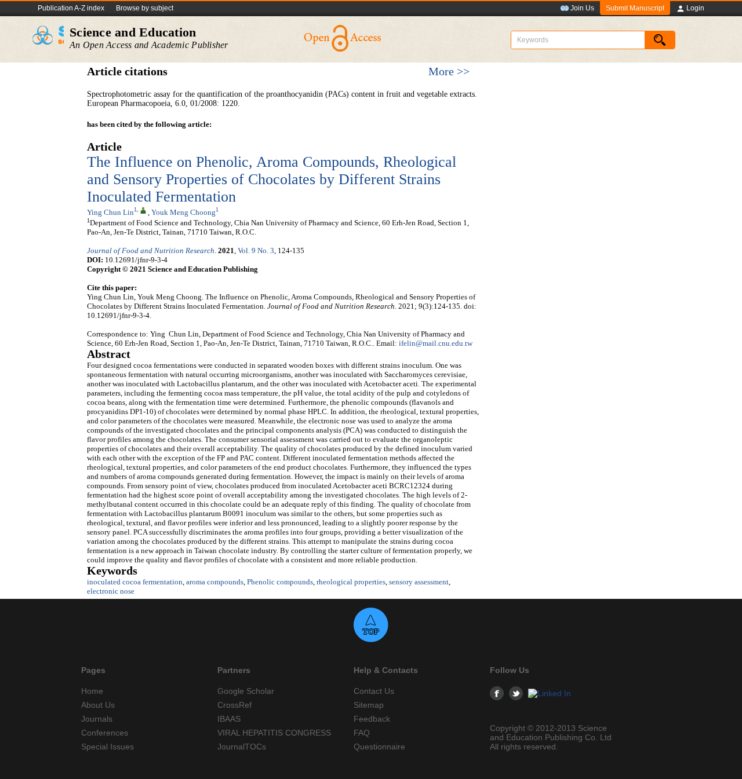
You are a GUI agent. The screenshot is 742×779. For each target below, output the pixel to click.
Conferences (104, 732)
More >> (449, 71)
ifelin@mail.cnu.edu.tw (435, 343)
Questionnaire (379, 746)
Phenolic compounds (280, 581)
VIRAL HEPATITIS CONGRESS (274, 732)
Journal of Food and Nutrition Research (150, 250)
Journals (96, 718)
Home (92, 691)
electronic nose (110, 591)
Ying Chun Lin (110, 212)
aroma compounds (214, 581)
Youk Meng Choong (183, 212)
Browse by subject (144, 8)
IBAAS (229, 718)
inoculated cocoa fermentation (135, 581)
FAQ (362, 732)
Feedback (372, 718)
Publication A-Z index (71, 8)
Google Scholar (245, 691)
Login (695, 8)
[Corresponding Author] (143, 210)
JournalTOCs (241, 746)
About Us (98, 704)
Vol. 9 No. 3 (256, 250)
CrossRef (234, 704)
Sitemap (369, 704)
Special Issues (107, 746)
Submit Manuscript (635, 8)
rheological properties (351, 581)
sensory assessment (419, 581)
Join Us (582, 8)
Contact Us (374, 691)
